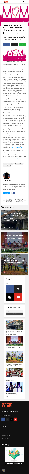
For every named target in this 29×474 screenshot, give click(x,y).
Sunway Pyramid (7, 165)
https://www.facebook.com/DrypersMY (12, 158)
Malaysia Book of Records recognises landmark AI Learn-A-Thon (13, 395)
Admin (6, 227)
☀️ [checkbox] (4, 470)
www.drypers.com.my (17, 147)
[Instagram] (10, 297)
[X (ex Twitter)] (18, 289)
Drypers (5, 163)
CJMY (6, 271)
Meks (16, 470)
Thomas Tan (7, 33)
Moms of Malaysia (19, 163)
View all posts (6, 193)
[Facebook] (10, 289)
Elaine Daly (11, 163)
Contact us (4, 429)
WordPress (24, 470)
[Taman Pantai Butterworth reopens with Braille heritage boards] (14, 264)
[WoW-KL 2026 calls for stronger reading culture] (14, 242)
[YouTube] (18, 297)
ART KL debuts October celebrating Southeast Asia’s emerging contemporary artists (14, 333)
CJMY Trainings (5, 438)
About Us (4, 426)
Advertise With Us (6, 435)
